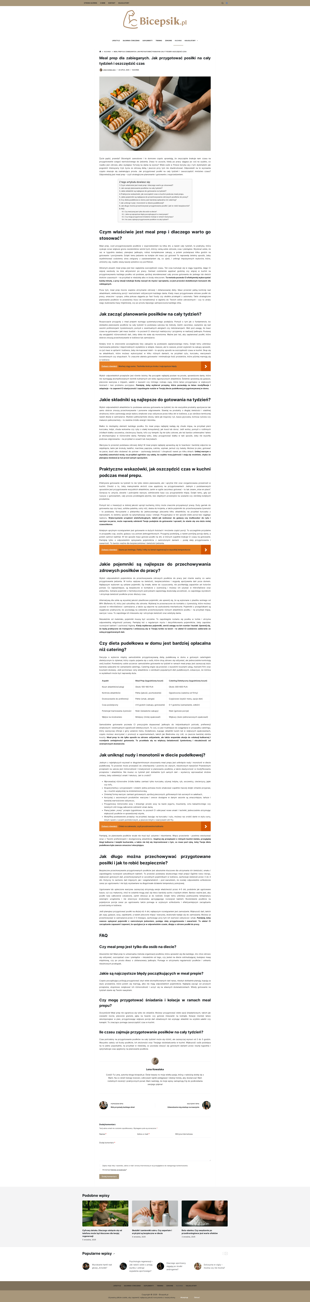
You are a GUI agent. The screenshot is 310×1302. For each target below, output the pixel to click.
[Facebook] (227, 3)
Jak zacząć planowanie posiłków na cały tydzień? (142, 188)
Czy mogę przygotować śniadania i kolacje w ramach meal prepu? (149, 217)
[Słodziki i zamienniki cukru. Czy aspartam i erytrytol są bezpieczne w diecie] (155, 1213)
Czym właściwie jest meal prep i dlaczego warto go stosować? (147, 185)
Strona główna (90, 3)
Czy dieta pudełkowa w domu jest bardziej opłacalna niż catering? (149, 200)
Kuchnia (178, 40)
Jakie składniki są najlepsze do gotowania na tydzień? (143, 191)
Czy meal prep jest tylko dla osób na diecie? (141, 212)
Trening (159, 40)
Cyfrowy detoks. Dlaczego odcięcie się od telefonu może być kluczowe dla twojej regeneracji (102, 1233)
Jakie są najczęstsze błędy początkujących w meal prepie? (146, 214)
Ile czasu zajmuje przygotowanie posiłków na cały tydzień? (147, 219)
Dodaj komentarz (107, 1142)
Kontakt (111, 3)
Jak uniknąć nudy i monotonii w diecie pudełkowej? (142, 203)
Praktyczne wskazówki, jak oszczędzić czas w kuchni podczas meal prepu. (152, 194)
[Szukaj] (222, 3)
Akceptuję (184, 1297)
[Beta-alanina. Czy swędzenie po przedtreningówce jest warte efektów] (205, 1213)
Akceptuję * (114, 1170)
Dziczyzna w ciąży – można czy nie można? (214, 1266)
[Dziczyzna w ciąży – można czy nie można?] (197, 1266)
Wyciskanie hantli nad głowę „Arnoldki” (102, 1266)
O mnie (102, 3)
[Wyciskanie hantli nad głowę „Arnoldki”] (86, 1266)
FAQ (122, 209)
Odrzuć (197, 1297)
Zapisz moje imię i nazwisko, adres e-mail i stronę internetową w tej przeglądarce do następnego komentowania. (145, 1166)
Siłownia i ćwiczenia (131, 40)
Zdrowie (168, 40)
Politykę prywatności (118, 1170)
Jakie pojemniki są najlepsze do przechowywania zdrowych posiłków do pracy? (154, 197)
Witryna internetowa (184, 1134)
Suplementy (148, 40)
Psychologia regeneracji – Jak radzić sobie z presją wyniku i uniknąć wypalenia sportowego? (141, 1266)
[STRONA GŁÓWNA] (100, 51)
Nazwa (102, 1134)
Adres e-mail (143, 1134)
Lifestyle (116, 40)
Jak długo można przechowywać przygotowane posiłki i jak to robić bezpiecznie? (155, 206)
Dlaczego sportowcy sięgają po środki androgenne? (176, 1266)
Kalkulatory (123, 3)
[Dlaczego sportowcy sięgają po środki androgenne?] (160, 1266)
